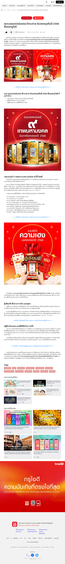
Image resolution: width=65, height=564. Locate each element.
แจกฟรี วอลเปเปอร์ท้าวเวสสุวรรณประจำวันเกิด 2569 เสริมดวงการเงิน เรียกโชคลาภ (17, 427)
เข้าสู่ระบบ (59, 2)
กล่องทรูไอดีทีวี (48, 538)
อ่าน (5, 10)
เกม (25, 538)
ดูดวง (9, 10)
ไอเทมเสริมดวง (44, 371)
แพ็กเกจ (40, 538)
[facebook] (32, 555)
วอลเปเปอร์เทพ (49, 368)
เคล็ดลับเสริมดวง (57, 6)
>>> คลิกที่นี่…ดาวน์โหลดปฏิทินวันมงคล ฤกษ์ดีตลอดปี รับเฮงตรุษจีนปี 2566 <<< (32, 346)
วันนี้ (7, 538)
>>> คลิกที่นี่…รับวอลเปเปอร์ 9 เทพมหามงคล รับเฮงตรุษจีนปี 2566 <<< (32, 87)
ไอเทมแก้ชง (52, 371)
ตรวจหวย (27, 18)
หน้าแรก (5, 6)
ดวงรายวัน (12, 6)
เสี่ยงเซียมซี (36, 371)
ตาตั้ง (29, 538)
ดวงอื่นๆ (14, 10)
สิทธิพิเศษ (15, 538)
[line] (28, 555)
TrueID (4, 2)
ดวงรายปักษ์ (31, 6)
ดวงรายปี (48, 6)
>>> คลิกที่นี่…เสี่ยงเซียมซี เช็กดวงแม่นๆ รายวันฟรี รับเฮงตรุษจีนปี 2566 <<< (32, 320)
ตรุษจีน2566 (7, 368)
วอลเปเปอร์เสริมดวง (9, 371)
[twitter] (37, 555)
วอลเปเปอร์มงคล (30, 368)
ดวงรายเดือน (40, 6)
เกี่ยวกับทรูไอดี (14, 547)
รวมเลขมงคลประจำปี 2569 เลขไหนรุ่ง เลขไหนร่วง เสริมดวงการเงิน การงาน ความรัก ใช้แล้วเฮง (46, 427)
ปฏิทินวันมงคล (21, 368)
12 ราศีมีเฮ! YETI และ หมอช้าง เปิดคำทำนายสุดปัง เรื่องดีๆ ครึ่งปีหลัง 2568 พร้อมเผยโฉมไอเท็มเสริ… (18, 452)
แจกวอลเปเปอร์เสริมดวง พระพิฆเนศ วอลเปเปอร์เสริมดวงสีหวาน (46, 452)
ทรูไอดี (14, 368)
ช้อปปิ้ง (34, 538)
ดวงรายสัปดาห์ (21, 6)
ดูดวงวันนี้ (39, 18)
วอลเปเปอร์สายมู (39, 368)
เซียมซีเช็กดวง (28, 371)
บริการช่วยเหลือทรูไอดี (32, 542)
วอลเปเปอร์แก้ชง (19, 371)
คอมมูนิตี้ (56, 538)
